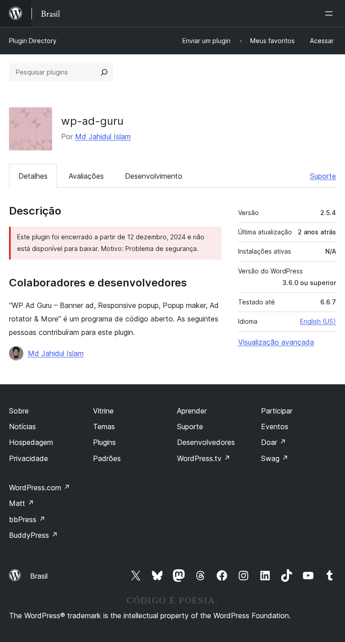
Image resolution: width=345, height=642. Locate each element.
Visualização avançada (276, 342)
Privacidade (28, 458)
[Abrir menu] (330, 13)
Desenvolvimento (153, 175)
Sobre (19, 410)
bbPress (27, 519)
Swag (274, 458)
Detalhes (33, 175)
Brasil (39, 576)
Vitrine (103, 410)
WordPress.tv (203, 458)
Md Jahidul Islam (103, 136)
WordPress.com (39, 487)
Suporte (323, 175)
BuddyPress (33, 535)
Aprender (192, 410)
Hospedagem (31, 442)
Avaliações (86, 175)
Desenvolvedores (206, 442)
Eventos (274, 426)
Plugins (104, 442)
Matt (21, 503)
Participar (276, 410)
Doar (273, 442)
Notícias (22, 426)
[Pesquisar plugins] (104, 72)
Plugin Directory (33, 40)
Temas (104, 426)
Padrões (107, 458)
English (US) (318, 321)
